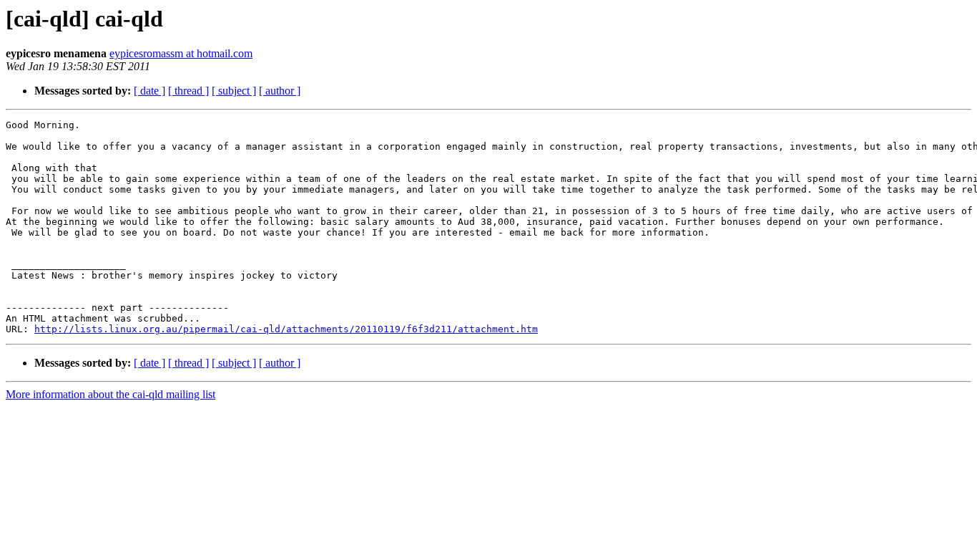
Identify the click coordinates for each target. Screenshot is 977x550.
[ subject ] (234, 91)
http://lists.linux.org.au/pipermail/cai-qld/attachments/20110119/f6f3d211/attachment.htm (286, 329)
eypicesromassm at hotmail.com (180, 53)
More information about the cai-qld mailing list (110, 394)
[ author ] (279, 91)
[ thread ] (188, 91)
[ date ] (149, 91)
